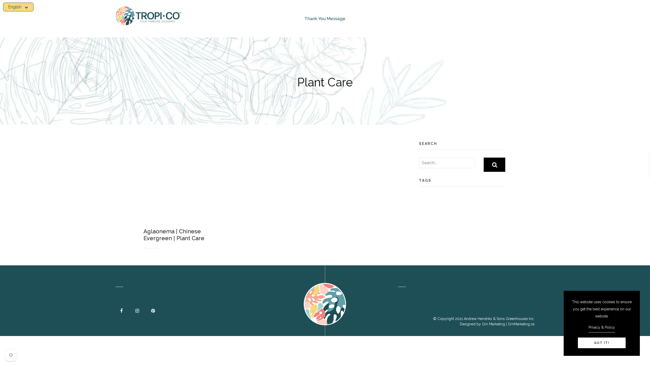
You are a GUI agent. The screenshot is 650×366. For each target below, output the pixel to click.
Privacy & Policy (602, 327)
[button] (18, 7)
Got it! (601, 343)
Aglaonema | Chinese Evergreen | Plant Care (173, 234)
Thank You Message (324, 18)
